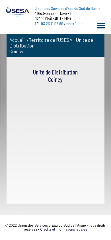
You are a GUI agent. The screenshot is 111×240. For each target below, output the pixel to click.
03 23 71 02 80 (52, 23)
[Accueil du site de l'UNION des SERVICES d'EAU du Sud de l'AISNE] (17, 11)
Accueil (16, 40)
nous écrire (75, 23)
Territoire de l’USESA (50, 40)
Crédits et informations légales (63, 229)
